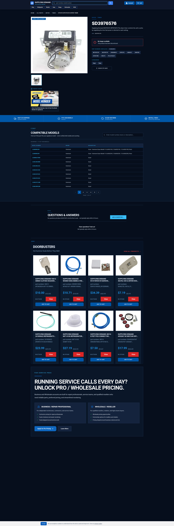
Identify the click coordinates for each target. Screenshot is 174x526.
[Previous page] (75, 192)
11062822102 (36, 170)
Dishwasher (67, 7)
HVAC (74, 7)
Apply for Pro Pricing (44, 429)
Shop (33, 7)
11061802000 (36, 162)
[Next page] (98, 192)
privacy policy (98, 523)
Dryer (54, 7)
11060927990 (36, 157)
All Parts (40, 13)
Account (130, 3)
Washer (48, 7)
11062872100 (36, 182)
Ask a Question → (118, 217)
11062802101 (36, 166)
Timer (54, 13)
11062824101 (36, 174)
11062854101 (36, 178)
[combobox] (80, 3)
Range (59, 7)
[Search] (110, 3)
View (51, 299)
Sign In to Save (103, 68)
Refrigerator (40, 7)
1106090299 (35, 153)
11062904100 (36, 186)
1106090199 (35, 149)
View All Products (132, 251)
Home (32, 13)
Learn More (64, 429)
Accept (44, 523)
